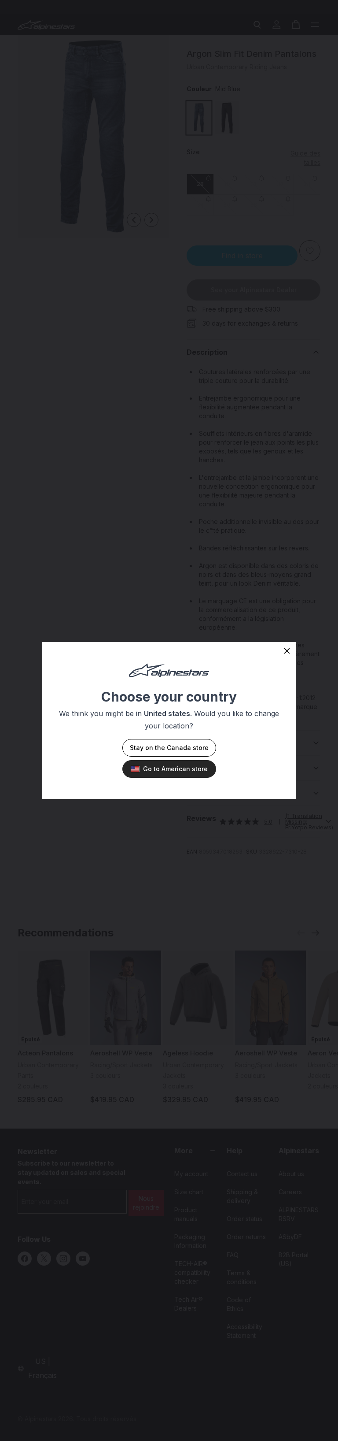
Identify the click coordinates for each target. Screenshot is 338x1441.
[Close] (287, 651)
